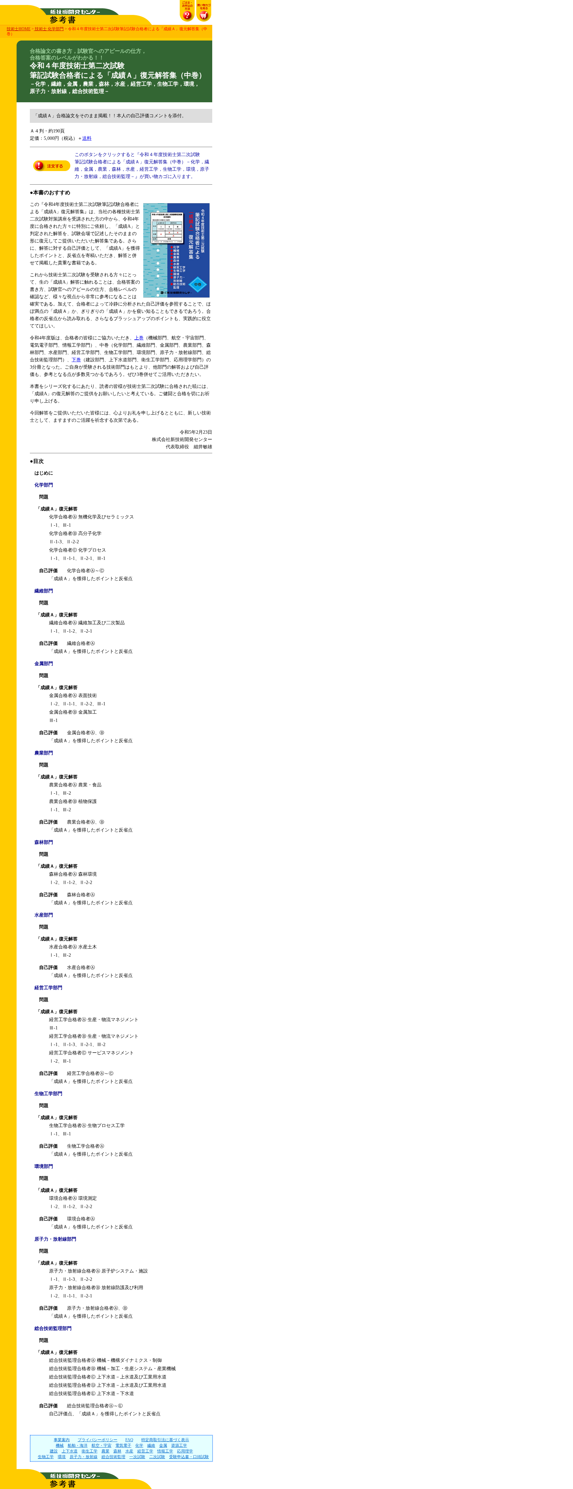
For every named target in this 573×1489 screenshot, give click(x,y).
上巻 (139, 337)
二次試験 (157, 1456)
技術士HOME (19, 29)
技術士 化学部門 (49, 29)
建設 (54, 1451)
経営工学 (145, 1451)
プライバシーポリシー (97, 1440)
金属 (163, 1445)
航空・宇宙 (101, 1445)
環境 (62, 1456)
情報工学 (165, 1451)
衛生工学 (89, 1451)
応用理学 (185, 1451)
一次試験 (137, 1456)
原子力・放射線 (83, 1456)
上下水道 (70, 1451)
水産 (129, 1451)
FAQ (129, 1440)
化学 (139, 1445)
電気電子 (123, 1445)
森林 (117, 1451)
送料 (87, 138)
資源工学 (179, 1445)
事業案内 (62, 1440)
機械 (60, 1445)
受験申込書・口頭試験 (189, 1456)
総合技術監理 (113, 1456)
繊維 (151, 1445)
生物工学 (46, 1456)
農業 (105, 1451)
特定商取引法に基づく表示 (165, 1440)
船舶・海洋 (78, 1445)
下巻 (76, 359)
